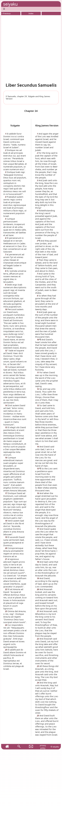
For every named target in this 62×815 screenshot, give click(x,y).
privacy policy (43, 746)
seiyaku (10, 4)
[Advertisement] (31, 48)
